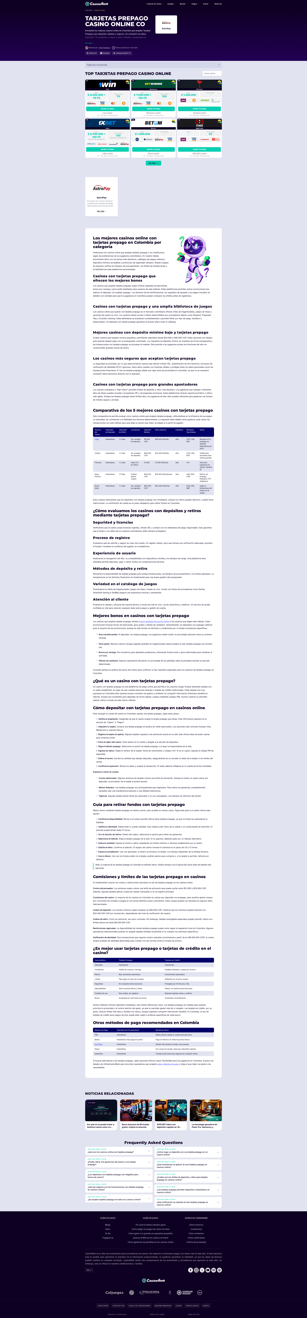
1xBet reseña (107, 153)
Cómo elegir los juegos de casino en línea (150, 1229)
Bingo (107, 1224)
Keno (108, 1229)
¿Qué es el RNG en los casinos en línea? (150, 1237)
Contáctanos (196, 1229)
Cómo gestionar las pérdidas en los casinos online (150, 1242)
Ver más (152, 163)
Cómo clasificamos (196, 1237)
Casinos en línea (154, 4)
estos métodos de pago (168, 1064)
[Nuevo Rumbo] (170, 1292)
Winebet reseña (199, 113)
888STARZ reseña (199, 153)
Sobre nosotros (196, 1224)
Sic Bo (108, 1233)
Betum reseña (153, 153)
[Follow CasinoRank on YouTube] (207, 1270)
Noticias (218, 4)
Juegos (171, 4)
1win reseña (107, 113)
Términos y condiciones (117, 1314)
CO (88, 1270)
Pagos (194, 4)
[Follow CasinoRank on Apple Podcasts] (219, 1270)
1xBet (97, 439)
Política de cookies (157, 1314)
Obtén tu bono (107, 109)
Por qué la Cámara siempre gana (151, 1224)
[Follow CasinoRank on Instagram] (196, 1270)
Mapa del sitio (193, 1314)
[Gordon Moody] (184, 1292)
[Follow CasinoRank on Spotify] (213, 1270)
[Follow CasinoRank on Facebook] (190, 1270)
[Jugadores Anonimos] (131, 1292)
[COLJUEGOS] (114, 1292)
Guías (205, 4)
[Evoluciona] (151, 1292)
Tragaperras (107, 1237)
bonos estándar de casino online (154, 621)
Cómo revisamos (196, 1233)
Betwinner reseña (153, 113)
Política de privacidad (196, 1242)
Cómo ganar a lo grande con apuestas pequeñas (150, 1233)
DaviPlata (98, 1044)
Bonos (182, 4)
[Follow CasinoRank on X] (202, 1270)
